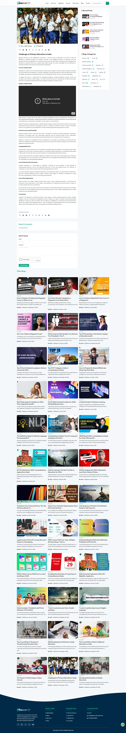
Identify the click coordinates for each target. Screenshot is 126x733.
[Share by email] (26, 50)
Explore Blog (49, 713)
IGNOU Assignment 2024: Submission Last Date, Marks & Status (92, 471)
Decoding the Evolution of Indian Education (90, 679)
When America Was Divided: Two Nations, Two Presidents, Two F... (63, 335)
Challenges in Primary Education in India (62, 678)
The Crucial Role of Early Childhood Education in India (91, 643)
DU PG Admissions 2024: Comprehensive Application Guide (31, 471)
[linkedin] (29, 724)
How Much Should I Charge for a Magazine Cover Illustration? (59, 299)
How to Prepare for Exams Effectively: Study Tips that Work (92, 369)
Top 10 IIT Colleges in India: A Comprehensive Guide (58, 369)
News (47, 715)
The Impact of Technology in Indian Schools (29, 679)
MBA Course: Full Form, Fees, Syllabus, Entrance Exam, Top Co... (61, 541)
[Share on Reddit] (45, 50)
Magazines (61, 3)
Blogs (82, 3)
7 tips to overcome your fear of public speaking (61, 609)
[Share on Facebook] (29, 50)
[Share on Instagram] (36, 50)
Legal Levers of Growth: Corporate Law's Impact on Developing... (31, 541)
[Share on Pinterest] (20, 50)
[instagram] (25, 724)
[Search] (107, 3)
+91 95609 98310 (92, 718)
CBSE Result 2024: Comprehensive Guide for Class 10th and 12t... (93, 437)
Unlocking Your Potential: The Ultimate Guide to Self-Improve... (93, 507)
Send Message (24, 265)
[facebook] (18, 724)
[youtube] (33, 724)
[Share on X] (33, 50)
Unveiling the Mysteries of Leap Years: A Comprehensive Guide (62, 575)
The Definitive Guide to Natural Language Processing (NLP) (32, 437)
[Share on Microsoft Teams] (49, 50)
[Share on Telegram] (23, 50)
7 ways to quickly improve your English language (92, 609)
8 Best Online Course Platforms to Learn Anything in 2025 (31, 575)
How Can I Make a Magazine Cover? (30, 334)
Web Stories (75, 3)
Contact (89, 713)
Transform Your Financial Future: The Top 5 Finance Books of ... (31, 507)
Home (47, 3)
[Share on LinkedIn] (39, 50)
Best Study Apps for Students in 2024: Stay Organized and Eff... (30, 403)
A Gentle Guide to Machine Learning (92, 402)
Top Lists (68, 3)
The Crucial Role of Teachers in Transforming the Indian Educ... (28, 643)
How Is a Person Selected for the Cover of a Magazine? (94, 299)
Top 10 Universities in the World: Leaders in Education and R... (93, 335)
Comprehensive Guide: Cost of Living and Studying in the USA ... (62, 437)
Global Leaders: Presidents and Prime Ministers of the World (30, 609)
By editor (50, 343)
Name (20, 239)
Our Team (70, 720)
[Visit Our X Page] (22, 724)
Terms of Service (71, 713)
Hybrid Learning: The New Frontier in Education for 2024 (61, 471)
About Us (48, 718)
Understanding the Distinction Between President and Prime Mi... (93, 541)
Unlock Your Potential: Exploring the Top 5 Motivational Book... (63, 507)
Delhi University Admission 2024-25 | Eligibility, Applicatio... (92, 575)
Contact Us (70, 715)
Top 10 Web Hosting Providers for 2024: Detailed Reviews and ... (62, 403)
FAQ (47, 720)
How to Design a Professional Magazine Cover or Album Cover (31, 299)
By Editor (19, 307)
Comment (21, 245)
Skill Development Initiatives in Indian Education (61, 643)
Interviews (53, 3)
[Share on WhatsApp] (42, 50)
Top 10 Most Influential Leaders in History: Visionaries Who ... (31, 369)
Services (88, 3)
